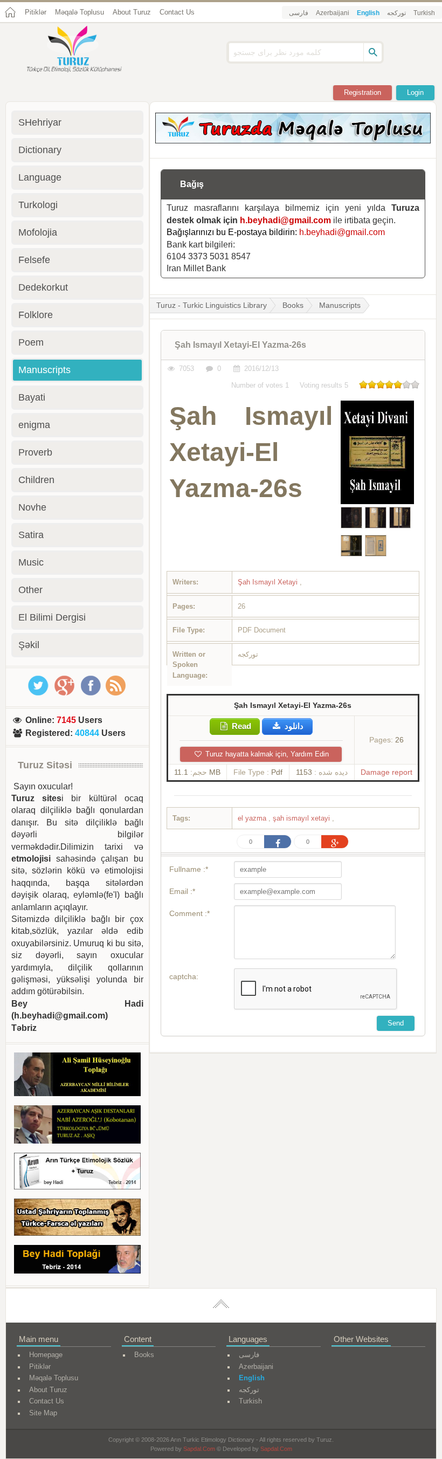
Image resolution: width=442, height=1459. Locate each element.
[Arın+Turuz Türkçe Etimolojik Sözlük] (77, 1173)
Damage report (386, 772)
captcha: (183, 976)
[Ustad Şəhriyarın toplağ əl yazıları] (77, 1219)
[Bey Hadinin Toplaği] (77, 1261)
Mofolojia (37, 232)
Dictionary (39, 149)
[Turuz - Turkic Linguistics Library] (86, 50)
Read (240, 726)
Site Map (43, 1413)
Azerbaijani (332, 13)
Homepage (46, 1355)
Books (292, 305)
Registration (362, 92)
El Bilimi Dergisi (52, 617)
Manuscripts (340, 305)
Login (415, 92)
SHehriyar (39, 122)
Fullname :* (188, 869)
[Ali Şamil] (77, 1076)
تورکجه (396, 13)
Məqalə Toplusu (79, 12)
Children (36, 479)
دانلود (292, 726)
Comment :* (189, 913)
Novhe (32, 507)
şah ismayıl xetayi (302, 818)
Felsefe (34, 259)
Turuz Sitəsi (45, 765)
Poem (31, 342)
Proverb (35, 452)
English (368, 13)
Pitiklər (35, 12)
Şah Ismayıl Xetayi (269, 582)
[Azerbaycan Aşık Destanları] (77, 1126)
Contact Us (177, 12)
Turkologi (38, 204)
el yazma (253, 818)
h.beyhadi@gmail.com (285, 220)
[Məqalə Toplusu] (293, 140)
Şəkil (28, 644)
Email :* (182, 891)
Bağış (192, 184)
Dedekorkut (43, 287)
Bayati (31, 397)
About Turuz (132, 12)
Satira (31, 534)
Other (30, 589)
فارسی (298, 13)
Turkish (424, 13)
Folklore (35, 314)
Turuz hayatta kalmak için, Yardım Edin (266, 754)
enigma (34, 424)
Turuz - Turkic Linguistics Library (211, 305)
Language (39, 177)
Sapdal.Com (199, 1449)
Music (31, 562)
